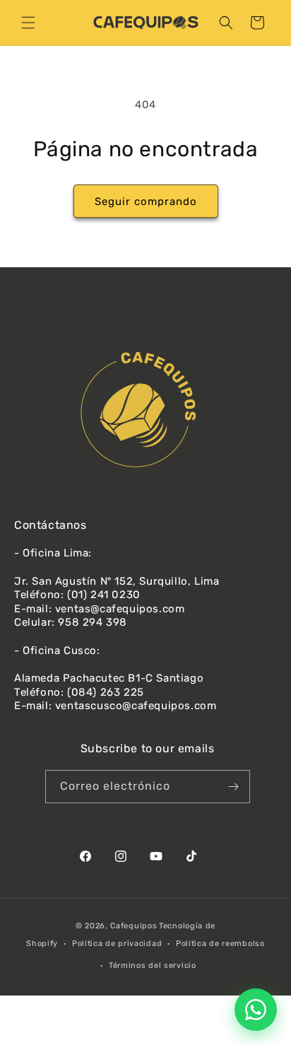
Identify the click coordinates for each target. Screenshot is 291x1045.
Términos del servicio (152, 965)
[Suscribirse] (233, 786)
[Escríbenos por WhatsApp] (255, 1009)
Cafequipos (133, 925)
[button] (28, 22)
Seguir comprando (146, 201)
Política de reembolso (220, 943)
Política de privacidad (117, 943)
